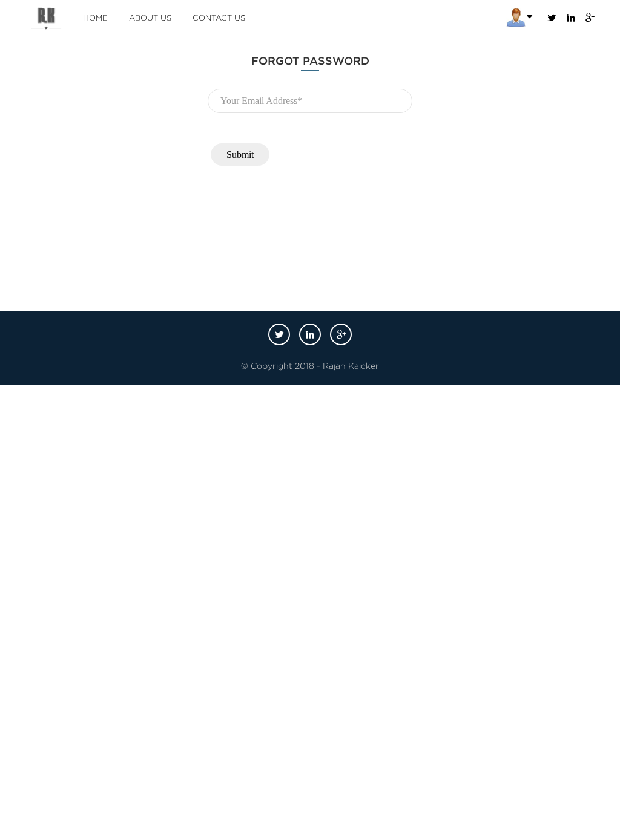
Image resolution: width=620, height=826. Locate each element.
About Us (150, 17)
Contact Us (219, 17)
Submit (240, 154)
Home (95, 17)
